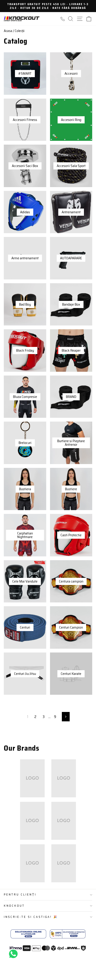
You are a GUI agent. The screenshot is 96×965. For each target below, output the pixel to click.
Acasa (8, 31)
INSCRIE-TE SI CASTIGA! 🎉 (31, 916)
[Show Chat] (14, 954)
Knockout (14, 905)
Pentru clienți (20, 894)
